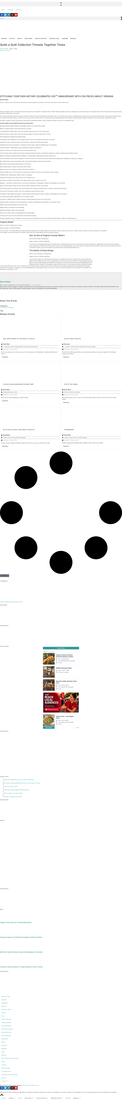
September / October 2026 (10, 349)
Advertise (4, 1006)
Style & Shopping (9, 307)
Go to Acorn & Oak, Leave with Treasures (19, 430)
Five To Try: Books (71, 384)
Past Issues (10, 602)
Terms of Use (35, 1085)
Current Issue (3, 602)
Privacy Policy (27, 1085)
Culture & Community (7, 1029)
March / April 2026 (5, 50)
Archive (2, 307)
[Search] (121, 18)
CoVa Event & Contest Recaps (9, 1074)
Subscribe (10, 9)
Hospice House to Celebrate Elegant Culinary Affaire (21, 937)
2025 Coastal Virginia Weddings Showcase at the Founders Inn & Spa (21, 783)
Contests (3, 1078)
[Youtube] (16, 15)
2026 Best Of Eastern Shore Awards (12, 796)
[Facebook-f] (2, 15)
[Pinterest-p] (9, 15)
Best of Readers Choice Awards (9, 1058)
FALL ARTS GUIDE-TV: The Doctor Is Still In (19, 339)
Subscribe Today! (17, 602)
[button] (61, 3)
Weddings (4, 1048)
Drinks (3, 1061)
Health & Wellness (6, 1022)
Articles (3, 1012)
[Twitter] (5, 15)
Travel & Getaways (6, 1019)
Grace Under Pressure (72, 339)
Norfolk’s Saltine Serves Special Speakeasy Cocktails (21, 952)
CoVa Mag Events (6, 1071)
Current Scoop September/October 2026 (18, 384)
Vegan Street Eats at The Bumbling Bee (16, 922)
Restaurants (4, 1038)
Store (2, 1016)
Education (4, 1045)
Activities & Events (6, 1032)
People (3, 1042)
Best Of (20, 1098)
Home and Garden (6, 1025)
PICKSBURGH (69, 430)
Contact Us (19, 9)
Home (3, 9)
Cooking (3, 1065)
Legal (2, 1052)
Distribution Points (6, 1009)
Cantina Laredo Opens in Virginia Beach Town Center (21, 967)
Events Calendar (5, 1068)
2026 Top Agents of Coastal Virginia (12, 793)
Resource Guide (5, 996)
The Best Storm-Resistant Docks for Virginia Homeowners (18, 779)
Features (3, 1055)
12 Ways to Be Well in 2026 (10, 786)
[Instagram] (12, 15)
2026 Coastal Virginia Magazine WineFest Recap (16, 790)
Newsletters (4, 1003)
